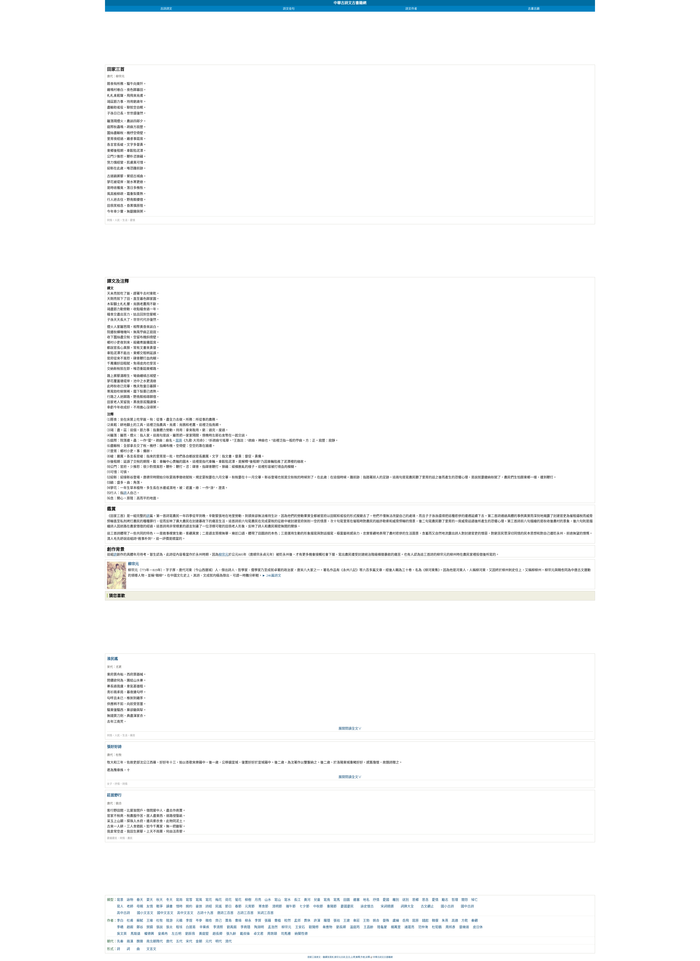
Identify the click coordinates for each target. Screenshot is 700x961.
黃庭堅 (204, 933)
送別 (405, 900)
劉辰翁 (190, 933)
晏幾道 (464, 927)
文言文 (151, 949)
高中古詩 (123, 913)
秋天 (159, 900)
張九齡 (231, 933)
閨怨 (464, 900)
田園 (346, 900)
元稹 (179, 920)
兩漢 (130, 941)
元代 (208, 941)
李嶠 (120, 927)
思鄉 (415, 900)
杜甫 (130, 920)
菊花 (238, 900)
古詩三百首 (245, 913)
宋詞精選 (387, 906)
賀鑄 (149, 927)
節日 (228, 906)
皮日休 (478, 927)
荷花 (228, 900)
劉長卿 (341, 927)
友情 (149, 906)
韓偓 (435, 920)
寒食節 (263, 906)
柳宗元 (120, 76)
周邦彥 (450, 927)
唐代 (110, 76)
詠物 (130, 900)
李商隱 (245, 927)
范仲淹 (423, 927)
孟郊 (297, 920)
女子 (109, 783)
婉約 (189, 906)
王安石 (300, 927)
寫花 (208, 900)
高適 (455, 920)
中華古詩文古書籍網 (350, 3)
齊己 (218, 920)
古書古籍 (534, 8)
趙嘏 (130, 927)
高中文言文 (185, 913)
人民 (117, 220)
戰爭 (159, 906)
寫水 (287, 900)
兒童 (317, 900)
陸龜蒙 (382, 927)
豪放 (199, 906)
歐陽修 (314, 927)
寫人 (120, 906)
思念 (425, 900)
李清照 (218, 927)
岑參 (199, 920)
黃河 (307, 900)
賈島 (228, 920)
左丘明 (176, 933)
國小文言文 (145, 913)
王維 (149, 920)
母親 (140, 906)
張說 (159, 927)
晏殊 (386, 920)
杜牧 (119, 754)
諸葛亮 (409, 927)
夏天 (149, 900)
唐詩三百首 (225, 913)
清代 (228, 941)
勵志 (445, 900)
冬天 (169, 900)
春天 (140, 900)
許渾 (317, 920)
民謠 (218, 906)
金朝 (199, 941)
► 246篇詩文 (271, 575)
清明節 (277, 906)
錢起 (425, 920)
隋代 (159, 941)
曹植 (277, 920)
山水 (268, 900)
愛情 (435, 900)
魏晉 (140, 941)
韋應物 (327, 927)
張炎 (169, 927)
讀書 (169, 906)
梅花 (218, 900)
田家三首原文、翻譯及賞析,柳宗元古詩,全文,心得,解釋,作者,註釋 (339, 957)
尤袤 (119, 666)
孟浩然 (273, 927)
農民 (130, 838)
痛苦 (132, 735)
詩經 (208, 906)
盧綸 (395, 920)
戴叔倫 (245, 933)
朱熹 (445, 920)
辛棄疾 (204, 927)
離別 (395, 900)
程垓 (179, 927)
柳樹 (248, 900)
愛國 (386, 900)
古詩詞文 (166, 8)
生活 (124, 220)
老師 (130, 906)
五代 (179, 941)
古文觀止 (427, 906)
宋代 (110, 666)
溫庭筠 (355, 927)
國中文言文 (165, 913)
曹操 (238, 920)
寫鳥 (327, 900)
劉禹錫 (232, 927)
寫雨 (179, 900)
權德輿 (149, 933)
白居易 (191, 927)
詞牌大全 (407, 906)
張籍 (268, 920)
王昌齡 (368, 927)
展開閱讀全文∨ (350, 728)
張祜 (336, 920)
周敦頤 (272, 933)
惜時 (179, 906)
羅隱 (327, 920)
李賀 (258, 920)
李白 (120, 920)
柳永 (248, 920)
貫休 (307, 920)
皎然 (287, 920)
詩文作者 (411, 8)
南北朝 (151, 941)
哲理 (455, 900)
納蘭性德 (301, 933)
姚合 (119, 803)
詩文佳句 (289, 8)
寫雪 (189, 900)
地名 (366, 900)
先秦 (120, 941)
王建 (346, 920)
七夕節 (304, 906)
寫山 (277, 900)
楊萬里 (396, 927)
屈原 (179, 440)
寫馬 (336, 900)
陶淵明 (259, 927)
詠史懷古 (367, 906)
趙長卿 (217, 933)
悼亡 (474, 900)
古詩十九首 (205, 913)
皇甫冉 (163, 933)
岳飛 (405, 920)
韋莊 (356, 920)
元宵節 (250, 906)
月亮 (258, 900)
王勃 (366, 920)
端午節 (291, 906)
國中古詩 (467, 906)
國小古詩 (447, 906)
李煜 (189, 920)
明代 (218, 941)
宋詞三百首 (265, 913)
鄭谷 (140, 927)
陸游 (169, 920)
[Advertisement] (214, 37)
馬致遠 (135, 933)
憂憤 (132, 220)
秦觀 (474, 920)
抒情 (117, 783)
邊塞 (356, 900)
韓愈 (208, 920)
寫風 (199, 900)
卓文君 (258, 933)
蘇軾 (140, 920)
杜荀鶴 (437, 927)
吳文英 (122, 933)
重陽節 (332, 906)
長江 (297, 900)
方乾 (464, 920)
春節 (238, 906)
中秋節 (318, 906)
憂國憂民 (112, 838)
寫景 (120, 900)
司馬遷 (286, 933)
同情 (109, 220)
